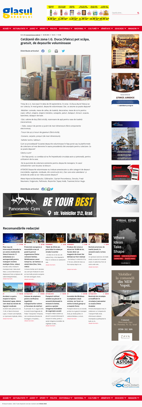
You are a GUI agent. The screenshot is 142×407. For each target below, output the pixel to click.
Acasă (6, 28)
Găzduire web (35, 404)
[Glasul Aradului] (23, 13)
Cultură (92, 28)
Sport (43, 28)
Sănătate (105, 28)
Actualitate (19, 28)
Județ (32, 28)
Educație (119, 28)
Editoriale (64, 28)
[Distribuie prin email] (56, 51)
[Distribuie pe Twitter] (63, 51)
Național (78, 28)
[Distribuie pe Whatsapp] (49, 51)
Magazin (132, 28)
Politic (53, 28)
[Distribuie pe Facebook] (42, 51)
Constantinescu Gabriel (33, 35)
